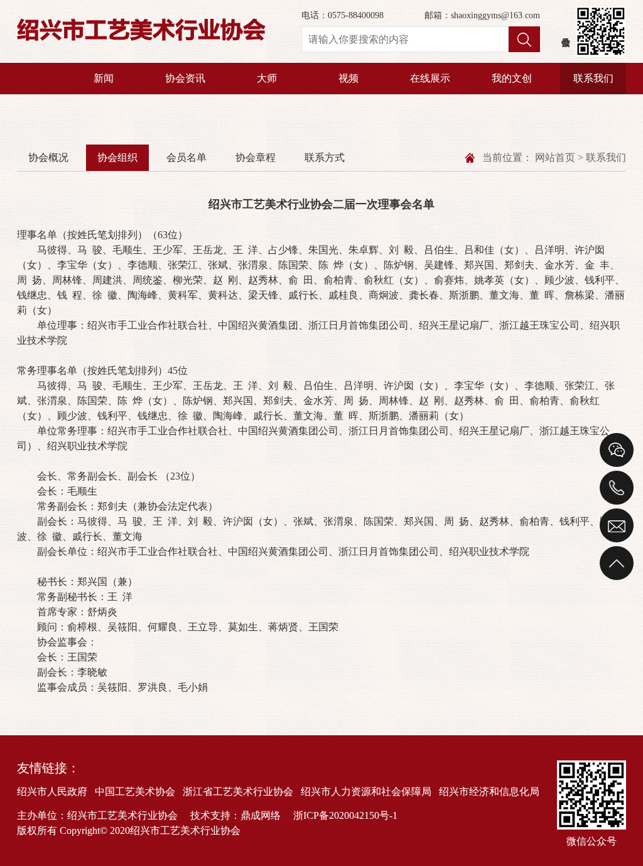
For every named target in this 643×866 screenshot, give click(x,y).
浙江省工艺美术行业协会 (238, 791)
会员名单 (186, 157)
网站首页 (555, 157)
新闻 (104, 78)
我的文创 (512, 78)
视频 (348, 78)
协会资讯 (185, 78)
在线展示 (430, 78)
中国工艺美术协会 (135, 791)
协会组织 (117, 157)
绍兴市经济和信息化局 (489, 791)
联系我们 (593, 78)
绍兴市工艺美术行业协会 (141, 31)
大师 (267, 78)
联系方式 (325, 157)
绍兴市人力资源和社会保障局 (366, 791)
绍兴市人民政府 (52, 791)
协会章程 (255, 157)
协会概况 (48, 157)
